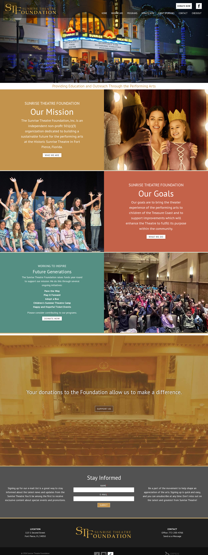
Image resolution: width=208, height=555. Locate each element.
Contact (183, 13)
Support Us (104, 408)
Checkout (197, 13)
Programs (132, 13)
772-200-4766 (176, 532)
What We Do (156, 236)
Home (104, 13)
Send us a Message (172, 536)
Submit (104, 505)
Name (103, 485)
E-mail (103, 494)
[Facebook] (199, 6)
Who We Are (52, 155)
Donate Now (148, 13)
